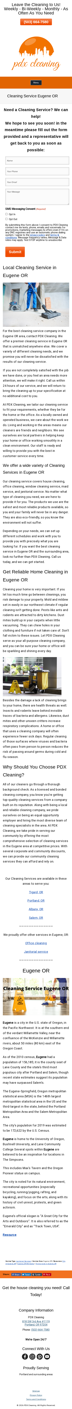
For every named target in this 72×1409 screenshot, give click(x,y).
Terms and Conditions (36, 1399)
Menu (36, 82)
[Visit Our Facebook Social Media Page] (25, 1357)
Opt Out (13, 219)
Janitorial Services (23, 1261)
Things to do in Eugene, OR (46, 1264)
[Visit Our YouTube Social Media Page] (47, 1357)
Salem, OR (36, 917)
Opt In (12, 214)
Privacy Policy (36, 1395)
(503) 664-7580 (36, 22)
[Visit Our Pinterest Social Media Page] (40, 1357)
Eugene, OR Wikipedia (25, 1264)
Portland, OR (36, 900)
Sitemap (36, 1391)
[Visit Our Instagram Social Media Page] (32, 1357)
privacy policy (37, 235)
